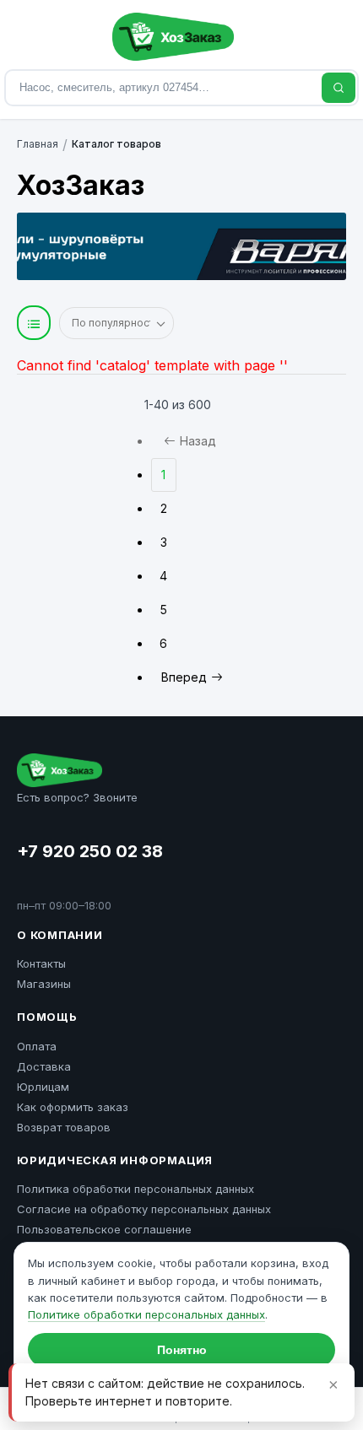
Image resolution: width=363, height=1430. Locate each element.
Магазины (44, 983)
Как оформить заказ (72, 1107)
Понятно (182, 1350)
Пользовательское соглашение (104, 1229)
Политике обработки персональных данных (146, 1314)
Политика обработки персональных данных (135, 1188)
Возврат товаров (64, 1127)
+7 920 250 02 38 (90, 851)
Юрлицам (43, 1086)
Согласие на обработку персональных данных (144, 1209)
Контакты (41, 963)
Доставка (44, 1066)
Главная (37, 144)
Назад (198, 441)
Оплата (37, 1046)
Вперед (184, 677)
